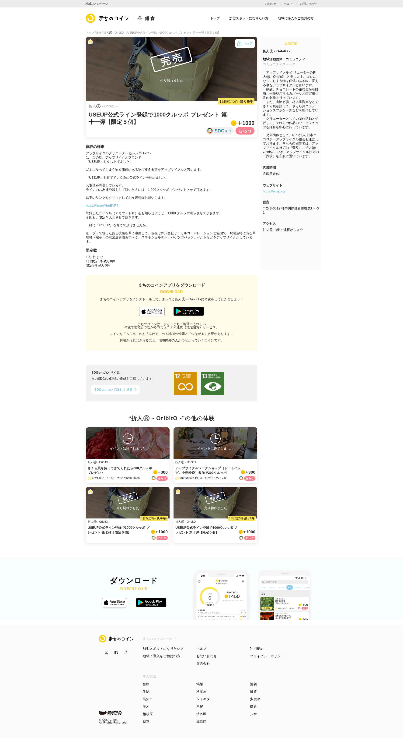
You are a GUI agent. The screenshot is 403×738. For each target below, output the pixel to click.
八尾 (199, 706)
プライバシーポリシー (267, 656)
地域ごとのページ (97, 3)
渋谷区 (201, 714)
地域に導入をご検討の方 (162, 656)
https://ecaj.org (274, 191)
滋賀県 (201, 721)
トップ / (91, 32)
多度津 (255, 699)
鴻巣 (199, 684)
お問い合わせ (206, 656)
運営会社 (203, 663)
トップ (215, 18)
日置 (253, 691)
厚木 (146, 706)
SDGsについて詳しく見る (113, 389)
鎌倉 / (99, 32)
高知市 (148, 699)
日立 (146, 721)
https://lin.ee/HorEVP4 (102, 205)
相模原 (148, 714)
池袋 (253, 684)
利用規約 (257, 648)
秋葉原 (201, 691)
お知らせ (270, 3)
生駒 (146, 691)
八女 (253, 714)
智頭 (146, 684)
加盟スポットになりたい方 (163, 648)
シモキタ (203, 699)
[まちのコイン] (107, 18)
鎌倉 (253, 706)
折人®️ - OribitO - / (115, 32)
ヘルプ (201, 648)
